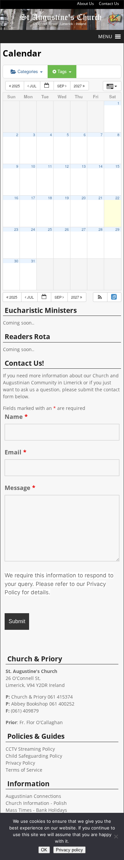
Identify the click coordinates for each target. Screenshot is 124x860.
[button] (105, 36)
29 (117, 229)
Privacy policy (69, 849)
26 (67, 229)
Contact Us (109, 3)
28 (101, 229)
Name (16, 417)
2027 (78, 85)
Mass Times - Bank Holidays (36, 810)
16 (16, 197)
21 (101, 197)
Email (15, 452)
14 (101, 166)
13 (84, 166)
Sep (61, 85)
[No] (115, 836)
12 (67, 166)
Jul (33, 85)
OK (44, 849)
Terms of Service (24, 770)
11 (50, 166)
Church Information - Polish (36, 803)
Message (20, 488)
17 (33, 197)
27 (84, 229)
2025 (16, 85)
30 (16, 260)
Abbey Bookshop (29, 704)
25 (50, 229)
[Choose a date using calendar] (47, 86)
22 (117, 197)
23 (16, 229)
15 (117, 166)
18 (50, 197)
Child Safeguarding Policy (34, 756)
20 (84, 197)
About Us (85, 3)
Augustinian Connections (33, 796)
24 (33, 229)
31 (33, 260)
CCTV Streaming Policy (30, 749)
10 (33, 166)
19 (67, 197)
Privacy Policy (20, 763)
